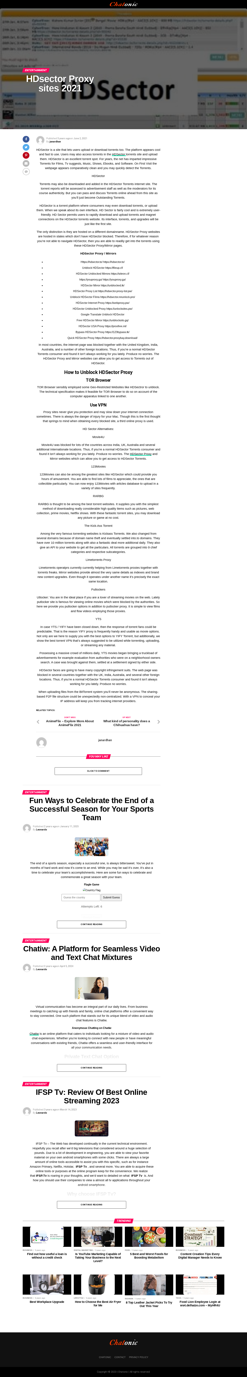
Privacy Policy (138, 1357)
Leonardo (41, 829)
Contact (120, 1357)
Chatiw (34, 1033)
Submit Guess (111, 897)
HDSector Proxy (141, 454)
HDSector (119, 154)
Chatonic (105, 1357)
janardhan (55, 141)
